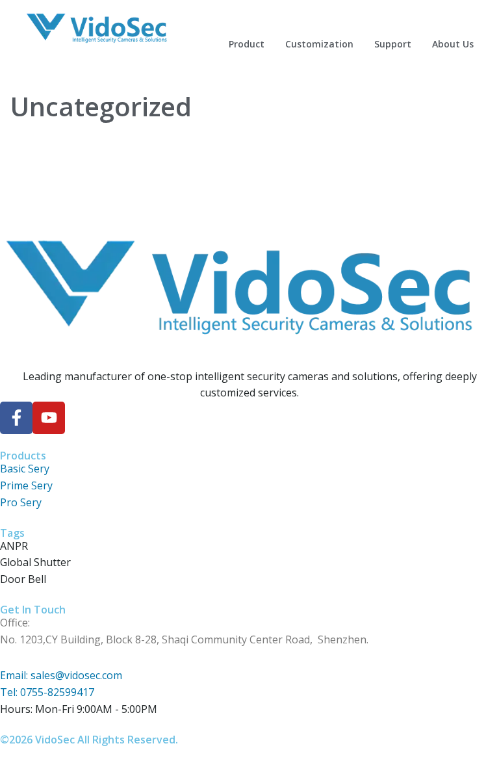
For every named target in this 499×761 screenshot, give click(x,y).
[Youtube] (48, 418)
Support (392, 44)
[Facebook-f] (16, 418)
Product (246, 44)
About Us (453, 44)
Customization (319, 44)
